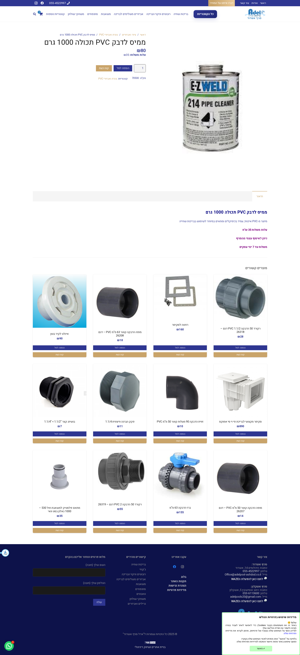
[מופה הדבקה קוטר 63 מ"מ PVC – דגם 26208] (120, 301)
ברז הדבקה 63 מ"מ (180, 508)
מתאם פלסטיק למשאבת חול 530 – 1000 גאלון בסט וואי (59, 509)
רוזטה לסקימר (180, 325)
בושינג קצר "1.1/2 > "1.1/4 (59, 422)
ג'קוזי (143, 569)
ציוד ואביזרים (129, 35)
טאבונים (141, 594)
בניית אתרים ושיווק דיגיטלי (150, 647)
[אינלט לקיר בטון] (59, 301)
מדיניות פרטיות (176, 590)
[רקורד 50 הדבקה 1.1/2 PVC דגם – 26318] (240, 297)
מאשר (261, 648)
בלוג (183, 577)
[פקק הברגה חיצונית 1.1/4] (120, 390)
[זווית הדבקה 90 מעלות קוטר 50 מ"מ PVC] (180, 390)
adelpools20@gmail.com (245, 597)
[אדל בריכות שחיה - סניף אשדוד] (255, 14)
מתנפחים (140, 589)
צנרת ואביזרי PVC (108, 35)
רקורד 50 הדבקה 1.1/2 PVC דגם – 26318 (240, 330)
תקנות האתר (178, 581)
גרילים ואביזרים (137, 604)
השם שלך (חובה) (95, 565)
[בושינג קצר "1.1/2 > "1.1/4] (59, 390)
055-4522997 (251, 571)
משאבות (141, 584)
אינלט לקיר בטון (59, 334)
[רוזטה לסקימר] (180, 292)
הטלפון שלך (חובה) (94, 583)
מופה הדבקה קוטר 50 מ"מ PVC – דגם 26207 (240, 509)
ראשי (143, 35)
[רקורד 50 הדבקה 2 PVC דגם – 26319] (120, 471)
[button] (4, 553)
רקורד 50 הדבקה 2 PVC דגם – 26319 (120, 504)
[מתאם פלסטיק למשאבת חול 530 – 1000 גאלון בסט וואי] (59, 476)
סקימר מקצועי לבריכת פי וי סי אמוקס (240, 422)
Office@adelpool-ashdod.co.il (243, 575)
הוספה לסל (123, 68)
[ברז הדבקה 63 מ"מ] (180, 475)
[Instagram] (36, 3)
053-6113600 (251, 593)
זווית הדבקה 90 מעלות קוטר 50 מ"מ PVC (180, 422)
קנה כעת (104, 68)
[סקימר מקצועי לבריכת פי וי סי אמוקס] (240, 390)
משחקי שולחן (138, 599)
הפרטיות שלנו (290, 633)
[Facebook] (42, 3)
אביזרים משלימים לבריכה (131, 579)
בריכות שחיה (138, 564)
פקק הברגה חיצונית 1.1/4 (120, 422)
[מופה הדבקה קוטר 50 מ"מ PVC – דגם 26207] (240, 477)
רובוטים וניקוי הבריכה (134, 574)
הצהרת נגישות (177, 586)
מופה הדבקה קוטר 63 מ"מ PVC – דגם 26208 (120, 334)
